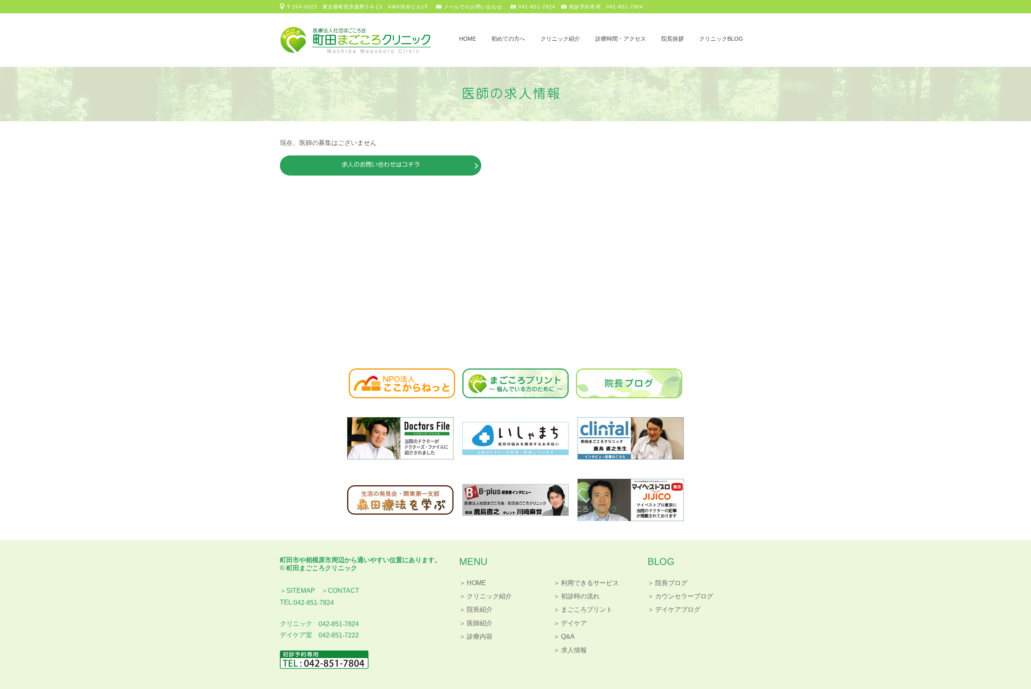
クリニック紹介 (560, 38)
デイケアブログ (677, 609)
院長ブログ (671, 582)
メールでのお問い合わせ (473, 7)
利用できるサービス (590, 582)
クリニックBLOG (721, 38)
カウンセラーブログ (684, 596)
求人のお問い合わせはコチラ (381, 164)
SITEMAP (300, 590)
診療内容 (480, 636)
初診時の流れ (580, 596)
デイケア (574, 623)
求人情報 (574, 650)
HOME (467, 38)
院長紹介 (480, 609)
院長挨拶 (672, 38)
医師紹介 (480, 623)
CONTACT (343, 590)
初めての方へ (508, 38)
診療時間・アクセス (620, 38)
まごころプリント (587, 609)
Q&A (568, 636)
